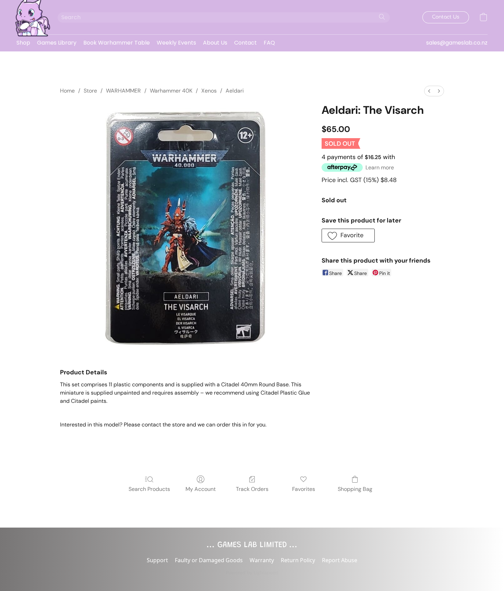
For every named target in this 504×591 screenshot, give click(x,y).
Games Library (56, 43)
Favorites (303, 489)
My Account (200, 489)
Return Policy (298, 560)
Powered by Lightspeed (252, 572)
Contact (245, 43)
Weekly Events (176, 43)
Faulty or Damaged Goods (209, 560)
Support (157, 560)
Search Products (149, 489)
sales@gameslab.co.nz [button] (457, 43)
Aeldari (235, 90)
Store (90, 90)
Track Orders (252, 489)
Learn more (379, 167)
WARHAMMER (123, 90)
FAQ (269, 43)
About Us (215, 43)
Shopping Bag (355, 489)
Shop (23, 43)
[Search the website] (382, 17)
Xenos (209, 90)
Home (67, 90)
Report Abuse (339, 560)
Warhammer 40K (171, 90)
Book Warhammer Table (116, 43)
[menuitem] (429, 91)
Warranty (262, 560)
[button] (30, 17)
